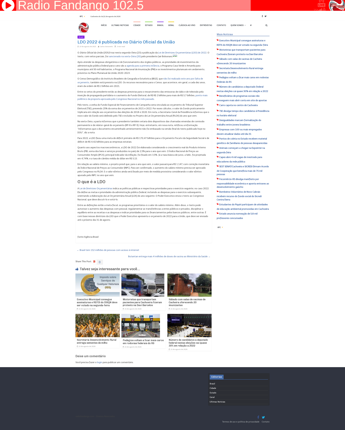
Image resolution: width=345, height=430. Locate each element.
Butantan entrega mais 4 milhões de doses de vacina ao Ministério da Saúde (169, 256)
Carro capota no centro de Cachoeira (238, 105)
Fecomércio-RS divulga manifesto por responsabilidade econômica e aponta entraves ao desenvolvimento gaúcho (243, 183)
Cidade (136, 25)
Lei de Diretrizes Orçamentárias (96, 188)
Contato (221, 25)
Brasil (160, 25)
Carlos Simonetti (106, 46)
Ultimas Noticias (120, 25)
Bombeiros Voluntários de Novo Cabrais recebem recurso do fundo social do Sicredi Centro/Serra (239, 195)
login (99, 362)
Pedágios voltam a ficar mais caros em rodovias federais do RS (143, 342)
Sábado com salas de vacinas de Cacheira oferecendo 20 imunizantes (187, 302)
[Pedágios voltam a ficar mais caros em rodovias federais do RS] (140, 315)
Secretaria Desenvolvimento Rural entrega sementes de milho (96, 341)
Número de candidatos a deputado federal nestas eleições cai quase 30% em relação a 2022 (188, 342)
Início (104, 25)
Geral (171, 25)
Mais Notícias (225, 34)
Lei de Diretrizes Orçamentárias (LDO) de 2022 (182, 52)
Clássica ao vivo (187, 25)
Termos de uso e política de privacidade (241, 422)
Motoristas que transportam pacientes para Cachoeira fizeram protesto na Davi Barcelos (142, 302)
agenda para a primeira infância (143, 65)
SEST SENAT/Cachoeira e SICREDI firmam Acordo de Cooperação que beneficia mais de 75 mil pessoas (243, 170)
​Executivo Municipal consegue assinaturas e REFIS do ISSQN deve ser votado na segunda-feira (97, 302)
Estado (149, 25)
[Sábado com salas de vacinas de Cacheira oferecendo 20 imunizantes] (189, 275)
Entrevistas (206, 25)
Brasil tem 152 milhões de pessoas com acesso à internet (108, 250)
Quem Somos (237, 25)
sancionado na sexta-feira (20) (125, 56)
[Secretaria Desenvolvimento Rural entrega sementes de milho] (97, 315)
